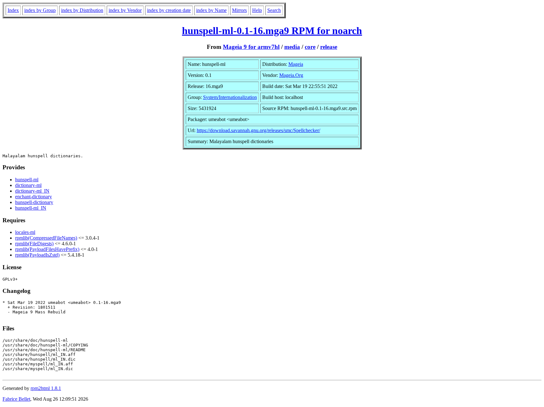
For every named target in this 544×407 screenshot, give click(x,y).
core (310, 47)
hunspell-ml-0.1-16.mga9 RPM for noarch (272, 30)
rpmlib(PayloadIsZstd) (37, 255)
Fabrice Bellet (16, 399)
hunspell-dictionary (34, 202)
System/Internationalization (230, 97)
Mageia (295, 64)
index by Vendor (125, 10)
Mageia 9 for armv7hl (251, 47)
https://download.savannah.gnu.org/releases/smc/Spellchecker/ (258, 130)
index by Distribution (82, 10)
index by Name (211, 10)
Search (274, 10)
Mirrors (239, 10)
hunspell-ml (26, 179)
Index (13, 10)
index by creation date (169, 10)
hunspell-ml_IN (30, 208)
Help (257, 10)
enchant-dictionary (33, 196)
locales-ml (25, 232)
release (328, 47)
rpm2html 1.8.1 (46, 388)
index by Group (40, 10)
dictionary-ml (28, 185)
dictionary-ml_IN (32, 191)
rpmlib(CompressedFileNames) (46, 238)
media (292, 47)
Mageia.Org (291, 75)
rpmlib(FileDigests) (34, 243)
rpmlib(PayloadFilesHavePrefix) (47, 249)
